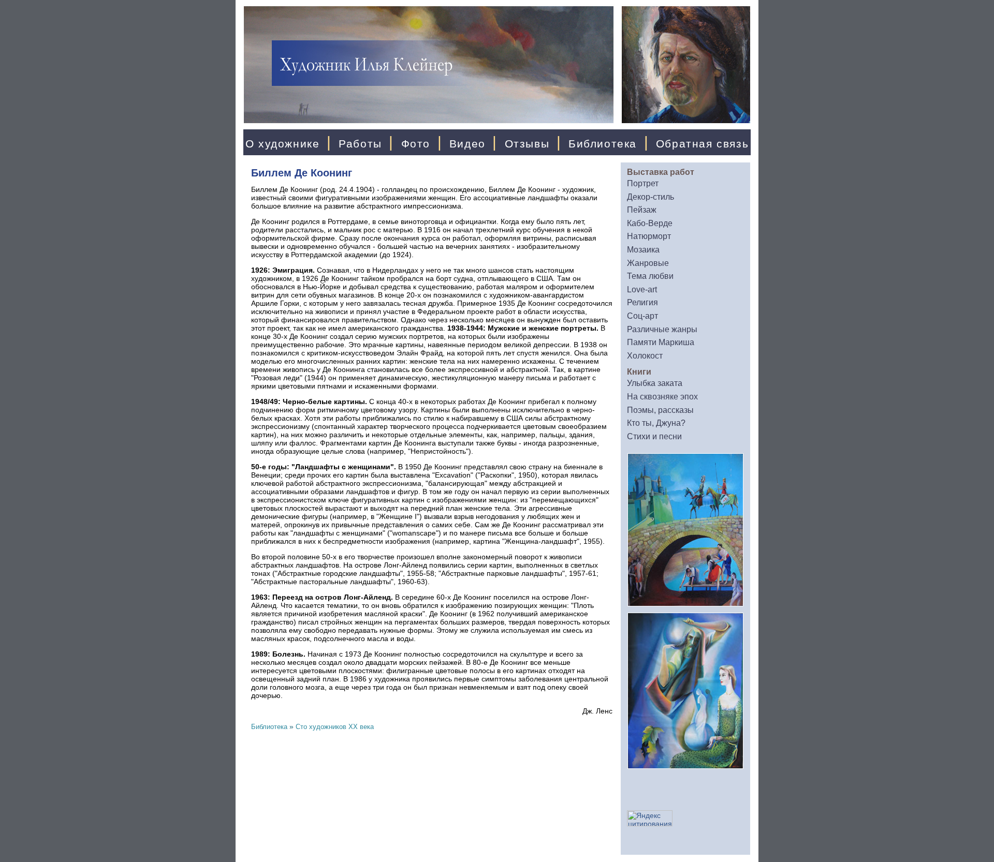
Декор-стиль (650, 196)
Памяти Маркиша (660, 342)
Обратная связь (702, 144)
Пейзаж (641, 209)
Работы (360, 144)
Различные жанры (662, 329)
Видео (467, 144)
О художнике (282, 144)
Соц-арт (642, 315)
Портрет (643, 183)
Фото (415, 144)
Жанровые (648, 263)
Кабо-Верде (650, 223)
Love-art (642, 289)
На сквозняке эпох (662, 396)
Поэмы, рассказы (660, 410)
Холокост (645, 355)
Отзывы (527, 144)
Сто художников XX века (335, 727)
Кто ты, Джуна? (656, 423)
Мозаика (643, 249)
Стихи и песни (654, 436)
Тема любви (650, 276)
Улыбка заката (654, 383)
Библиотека (602, 144)
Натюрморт (649, 236)
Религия (642, 302)
